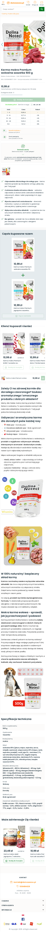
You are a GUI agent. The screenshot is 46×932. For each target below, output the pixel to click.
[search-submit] (41, 9)
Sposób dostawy (14, 130)
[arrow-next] (43, 351)
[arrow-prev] (2, 351)
